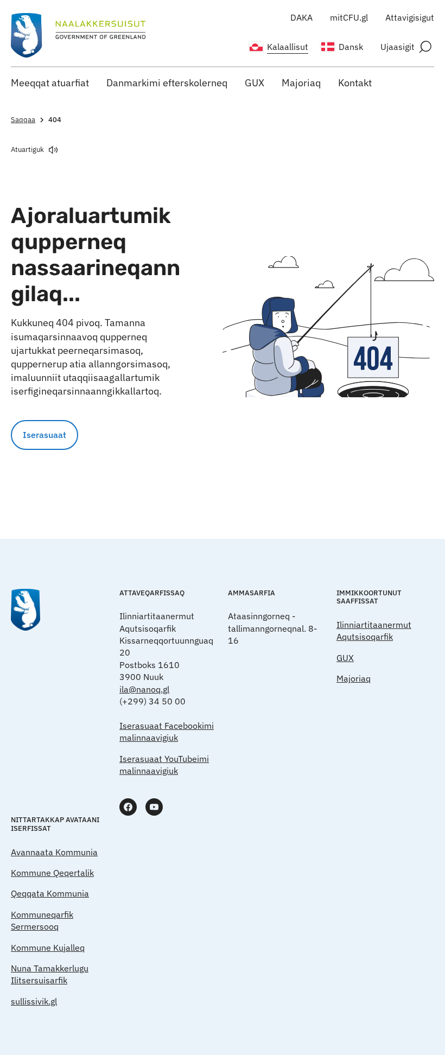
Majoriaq (301, 83)
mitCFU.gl (349, 17)
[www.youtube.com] (154, 807)
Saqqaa (23, 119)
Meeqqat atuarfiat (50, 83)
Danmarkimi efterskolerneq (166, 83)
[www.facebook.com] (128, 807)
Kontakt (355, 83)
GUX (254, 83)
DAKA (301, 17)
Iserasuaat (44, 434)
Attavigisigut (409, 17)
